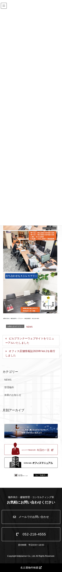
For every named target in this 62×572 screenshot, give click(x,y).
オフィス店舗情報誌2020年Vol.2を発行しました (30, 353)
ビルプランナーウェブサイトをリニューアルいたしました (29, 340)
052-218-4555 (32, 534)
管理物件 (9, 387)
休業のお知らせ (12, 395)
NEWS (29, 327)
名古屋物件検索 (29, 567)
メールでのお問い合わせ (32, 516)
